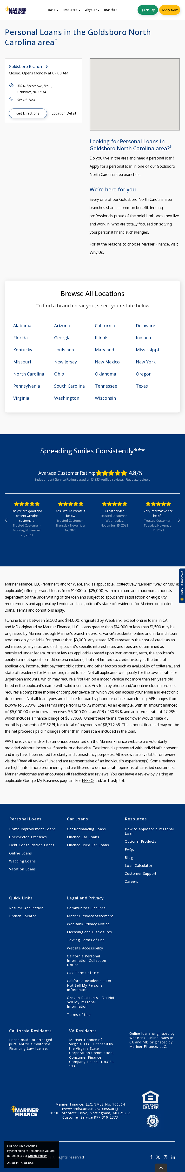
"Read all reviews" (32, 761)
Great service (114, 511)
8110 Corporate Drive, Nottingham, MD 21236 (90, 1113)
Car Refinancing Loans (86, 829)
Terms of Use (79, 1014)
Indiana (143, 337)
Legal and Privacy (85, 898)
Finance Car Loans (83, 837)
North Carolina (28, 374)
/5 (135, 473)
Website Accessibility (85, 948)
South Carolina (69, 386)
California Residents (30, 1031)
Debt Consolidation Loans (31, 845)
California (105, 325)
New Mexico (107, 362)
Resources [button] (70, 10)
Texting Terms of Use (86, 940)
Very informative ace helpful (158, 513)
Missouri (22, 362)
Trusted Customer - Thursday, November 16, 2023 (71, 525)
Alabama (22, 325)
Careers (131, 881)
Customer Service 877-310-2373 (90, 1117)
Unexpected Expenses (28, 837)
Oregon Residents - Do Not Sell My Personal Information (91, 1002)
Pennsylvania (26, 386)
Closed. (15, 73)
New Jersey (65, 362)
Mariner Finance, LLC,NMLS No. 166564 (90, 1106)
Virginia (21, 398)
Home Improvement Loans (32, 829)
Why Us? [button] (91, 10)
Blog (129, 857)
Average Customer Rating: (66, 473)
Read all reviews (138, 479)
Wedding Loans (22, 861)
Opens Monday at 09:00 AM (45, 73)
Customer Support (141, 873)
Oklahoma (105, 374)
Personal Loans (25, 819)
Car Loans (77, 819)
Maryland (104, 350)
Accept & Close (20, 1163)
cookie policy (37, 1156)
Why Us (96, 252)
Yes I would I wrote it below (70, 513)
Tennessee (106, 386)
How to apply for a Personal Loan (149, 831)
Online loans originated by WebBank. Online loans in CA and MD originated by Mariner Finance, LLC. (152, 1040)
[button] (28, 113)
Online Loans (20, 853)
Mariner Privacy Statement (90, 916)
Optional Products (140, 841)
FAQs (129, 849)
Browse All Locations (92, 293)
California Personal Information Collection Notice (86, 960)
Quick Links (21, 898)
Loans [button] (51, 10)
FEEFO (88, 780)
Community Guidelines (86, 908)
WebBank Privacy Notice (88, 924)
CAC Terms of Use (83, 972)
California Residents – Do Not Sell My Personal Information (89, 985)
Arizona (62, 325)
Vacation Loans (22, 869)
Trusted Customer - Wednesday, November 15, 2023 (114, 520)
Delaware (145, 325)
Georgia (62, 337)
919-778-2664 (26, 100)
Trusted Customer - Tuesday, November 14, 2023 (158, 525)
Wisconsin (105, 398)
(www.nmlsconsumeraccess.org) (90, 1108)
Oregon (144, 374)
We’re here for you (113, 189)
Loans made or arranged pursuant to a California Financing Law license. (30, 1044)
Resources (135, 819)
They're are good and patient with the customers (26, 515)
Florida (20, 337)
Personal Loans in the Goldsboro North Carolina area (78, 37)
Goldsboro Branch (25, 66)
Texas (142, 386)
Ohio (59, 374)
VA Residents (83, 1031)
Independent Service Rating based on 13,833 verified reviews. (80, 479)
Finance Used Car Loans (88, 845)
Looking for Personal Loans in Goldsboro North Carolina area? (131, 145)
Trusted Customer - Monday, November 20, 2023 (27, 530)
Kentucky (22, 350)
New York (146, 362)
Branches (110, 10)
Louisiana (64, 350)
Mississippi (147, 350)
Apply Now (170, 10)
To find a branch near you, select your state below (93, 305)
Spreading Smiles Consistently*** (92, 450)
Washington (66, 398)
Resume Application (26, 908)
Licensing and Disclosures (89, 932)
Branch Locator (22, 916)
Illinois (101, 337)
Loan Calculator (138, 865)
